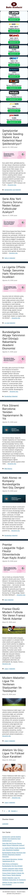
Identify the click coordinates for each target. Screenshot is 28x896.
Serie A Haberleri (9, 258)
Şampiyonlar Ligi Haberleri (12, 190)
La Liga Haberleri (9, 323)
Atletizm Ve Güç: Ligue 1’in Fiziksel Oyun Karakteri (13, 753)
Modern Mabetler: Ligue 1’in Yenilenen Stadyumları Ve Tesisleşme (13, 684)
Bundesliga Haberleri (11, 396)
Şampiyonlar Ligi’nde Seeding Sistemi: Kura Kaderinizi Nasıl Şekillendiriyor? (12, 137)
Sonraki (14, 811)
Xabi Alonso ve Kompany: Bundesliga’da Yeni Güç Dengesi (13, 482)
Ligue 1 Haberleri (9, 668)
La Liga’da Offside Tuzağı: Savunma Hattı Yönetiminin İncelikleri (13, 272)
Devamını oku (12, 185)
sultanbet (5, 824)
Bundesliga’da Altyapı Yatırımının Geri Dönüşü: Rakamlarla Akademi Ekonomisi (13, 340)
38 (9, 811)
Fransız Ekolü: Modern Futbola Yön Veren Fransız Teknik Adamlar (13, 613)
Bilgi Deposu (8, 468)
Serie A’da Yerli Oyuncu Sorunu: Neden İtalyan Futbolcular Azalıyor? (12, 205)
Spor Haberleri (8, 600)
